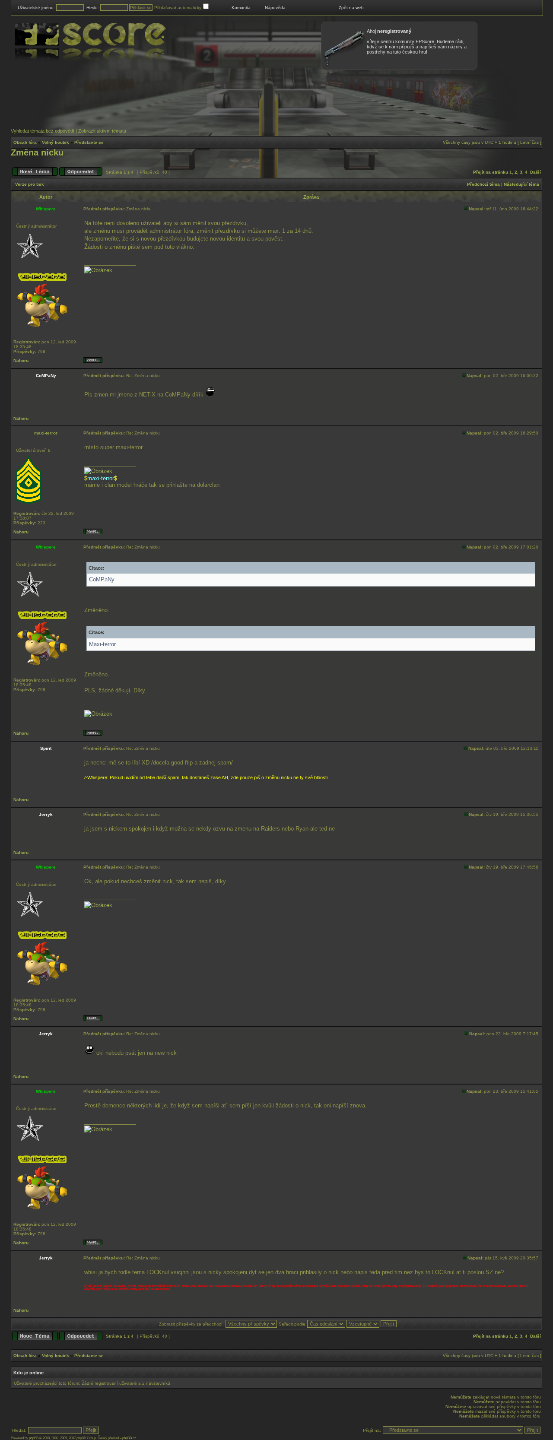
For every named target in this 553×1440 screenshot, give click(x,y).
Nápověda (275, 7)
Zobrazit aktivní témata (102, 130)
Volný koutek (55, 142)
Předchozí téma (483, 184)
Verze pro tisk (29, 184)
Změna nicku (37, 152)
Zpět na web (351, 7)
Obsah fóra (25, 142)
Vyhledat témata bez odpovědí (42, 130)
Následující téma (521, 184)
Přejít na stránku (490, 172)
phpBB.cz (129, 1438)
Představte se (89, 142)
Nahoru (21, 360)
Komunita (241, 7)
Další (535, 172)
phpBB (33, 1438)
